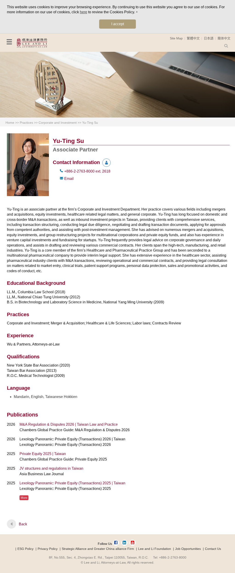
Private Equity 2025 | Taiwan (43, 454)
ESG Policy (25, 549)
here (83, 12)
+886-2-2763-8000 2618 (87, 171)
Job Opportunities (188, 549)
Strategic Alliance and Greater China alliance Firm (98, 549)
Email (69, 179)
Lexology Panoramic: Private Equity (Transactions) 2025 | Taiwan (72, 483)
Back (23, 524)
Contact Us (213, 549)
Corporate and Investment (58, 122)
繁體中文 (193, 38)
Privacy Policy (48, 549)
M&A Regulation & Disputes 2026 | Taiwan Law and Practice (69, 424)
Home (10, 122)
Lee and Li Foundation (154, 549)
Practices (26, 122)
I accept (117, 24)
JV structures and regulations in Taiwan (51, 468)
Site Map (176, 38)
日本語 (208, 38)
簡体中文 (224, 38)
